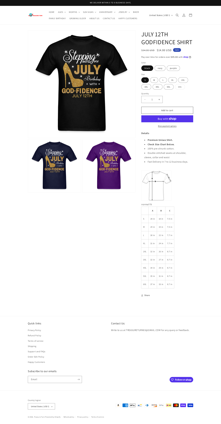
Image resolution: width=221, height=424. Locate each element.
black (147, 68)
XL (172, 80)
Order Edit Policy (36, 356)
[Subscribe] (78, 379)
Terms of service (35, 341)
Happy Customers (36, 362)
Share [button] (147, 295)
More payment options (167, 126)
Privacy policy (82, 417)
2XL (183, 80)
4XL (157, 86)
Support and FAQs (36, 351)
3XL (146, 86)
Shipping (32, 346)
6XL (181, 87)
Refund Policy (34, 335)
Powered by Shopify (53, 417)
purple (173, 68)
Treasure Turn (39, 417)
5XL (168, 86)
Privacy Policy (34, 330)
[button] (61, 12)
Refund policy (69, 417)
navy (160, 68)
